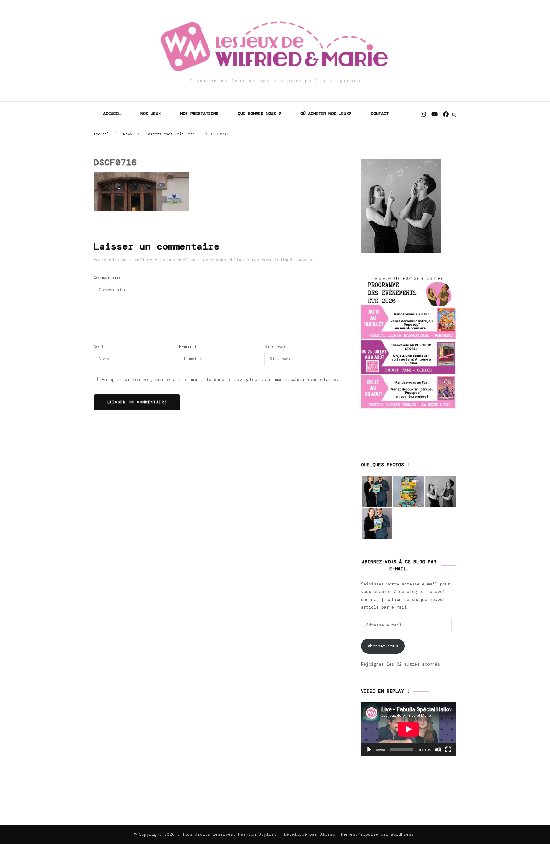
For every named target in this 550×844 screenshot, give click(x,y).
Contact (380, 113)
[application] (408, 729)
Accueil (112, 113)
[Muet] (438, 749)
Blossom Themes (337, 834)
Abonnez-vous (383, 646)
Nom (99, 346)
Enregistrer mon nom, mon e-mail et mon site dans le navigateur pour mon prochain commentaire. (220, 379)
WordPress (402, 834)
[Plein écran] (448, 749)
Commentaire (108, 277)
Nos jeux (150, 113)
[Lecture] (369, 749)
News (127, 133)
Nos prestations (199, 113)
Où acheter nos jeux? (325, 113)
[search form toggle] (454, 115)
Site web (274, 346)
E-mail (188, 346)
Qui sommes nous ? (259, 113)
